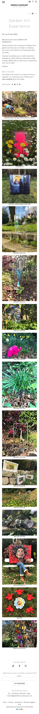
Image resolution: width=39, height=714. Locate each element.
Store (5, 702)
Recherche (18, 702)
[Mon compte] (33, 2)
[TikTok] (13, 666)
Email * (19, 676)
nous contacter (7, 79)
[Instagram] (26, 666)
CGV (19, 704)
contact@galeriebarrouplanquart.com (19, 696)
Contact (11, 702)
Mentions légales (29, 702)
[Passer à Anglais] (30, 2)
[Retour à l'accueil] (19, 5)
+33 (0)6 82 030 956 (18, 693)
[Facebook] (19, 666)
